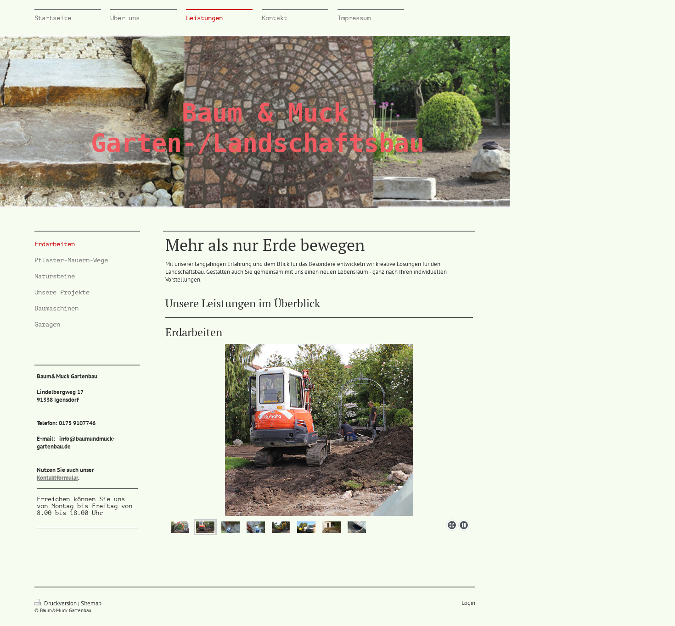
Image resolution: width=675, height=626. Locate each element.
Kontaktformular (57, 478)
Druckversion (60, 603)
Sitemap (91, 603)
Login (468, 603)
